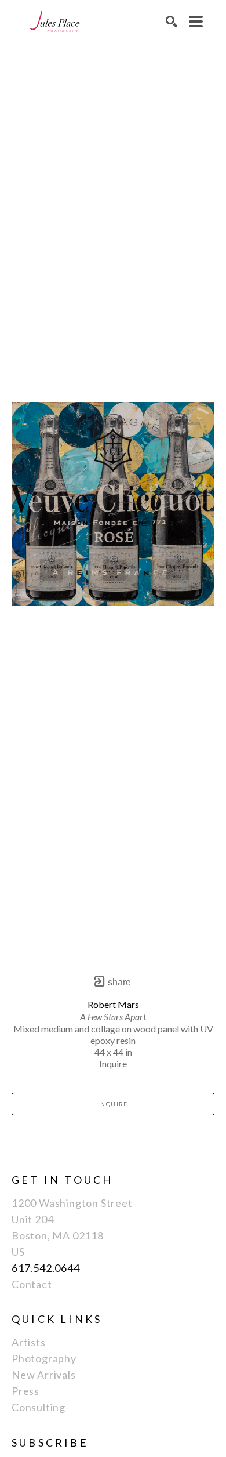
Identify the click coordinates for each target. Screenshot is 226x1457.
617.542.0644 (46, 1268)
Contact (32, 1284)
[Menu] (196, 21)
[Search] (171, 21)
